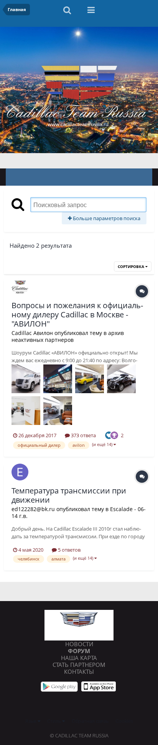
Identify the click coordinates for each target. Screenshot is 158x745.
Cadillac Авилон (32, 333)
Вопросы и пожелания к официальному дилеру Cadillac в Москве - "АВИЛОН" (77, 314)
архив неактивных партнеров (68, 336)
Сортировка (131, 266)
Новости (79, 644)
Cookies (124, 720)
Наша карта (79, 658)
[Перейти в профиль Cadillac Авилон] (20, 286)
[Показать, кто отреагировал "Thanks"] (114, 434)
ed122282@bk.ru (33, 509)
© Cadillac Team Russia (79, 735)
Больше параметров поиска (106, 218)
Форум (79, 651)
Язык (31, 720)
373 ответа (83, 435)
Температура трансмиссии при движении (69, 495)
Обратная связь (90, 720)
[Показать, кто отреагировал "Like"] (109, 434)
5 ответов (69, 549)
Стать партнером (79, 664)
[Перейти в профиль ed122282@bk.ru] (20, 472)
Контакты (79, 671)
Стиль (54, 720)
